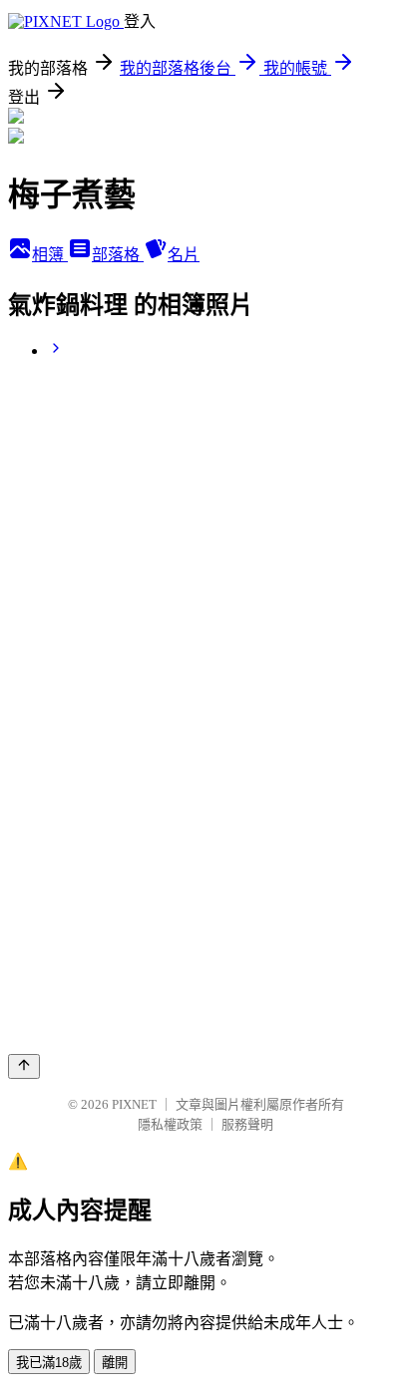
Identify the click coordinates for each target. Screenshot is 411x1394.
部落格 (118, 254)
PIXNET (134, 1104)
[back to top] (24, 1066)
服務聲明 (247, 1124)
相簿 (50, 254)
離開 (115, 1362)
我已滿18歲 (49, 1362)
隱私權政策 (170, 1124)
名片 (184, 254)
